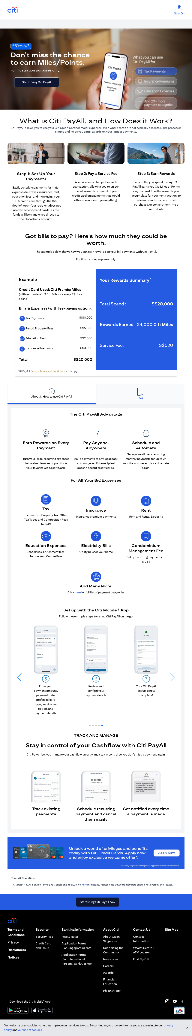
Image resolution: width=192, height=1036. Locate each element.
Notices (13, 957)
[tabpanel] (96, 618)
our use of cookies (30, 1030)
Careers (108, 966)
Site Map (171, 929)
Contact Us (141, 929)
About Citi (111, 929)
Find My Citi (141, 959)
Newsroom (110, 959)
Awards (108, 972)
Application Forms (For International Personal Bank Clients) (77, 959)
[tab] (52, 394)
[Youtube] (174, 1001)
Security (42, 929)
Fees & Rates (70, 936)
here (84, 884)
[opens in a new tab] (13, 10)
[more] (12, 24)
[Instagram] (167, 1001)
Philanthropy (112, 990)
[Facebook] (182, 1001)
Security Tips (44, 936)
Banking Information (78, 929)
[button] (90, 725)
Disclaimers (17, 950)
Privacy (13, 942)
